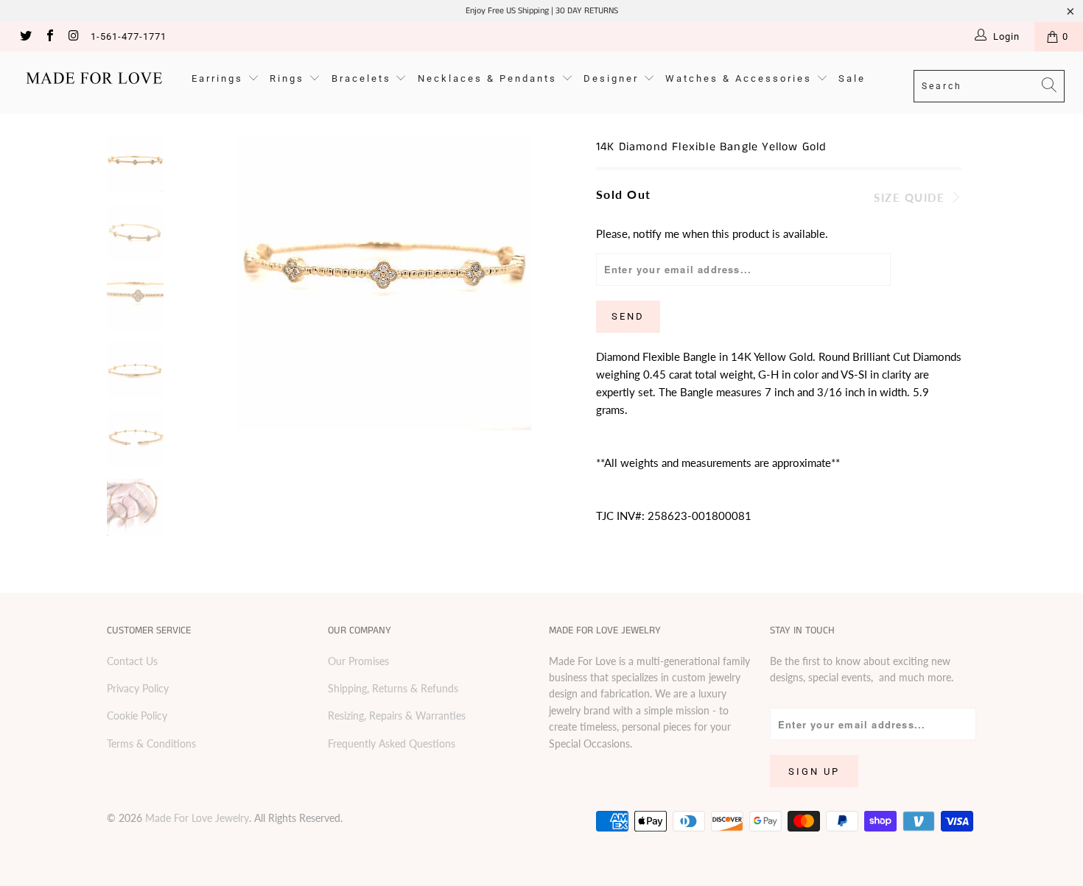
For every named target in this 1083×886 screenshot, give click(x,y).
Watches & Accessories (740, 78)
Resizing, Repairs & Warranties (397, 715)
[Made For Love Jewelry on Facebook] (48, 37)
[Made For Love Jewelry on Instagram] (73, 37)
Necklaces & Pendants (489, 78)
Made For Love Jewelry (197, 818)
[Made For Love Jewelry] (94, 78)
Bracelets (364, 78)
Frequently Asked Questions (391, 743)
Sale (852, 78)
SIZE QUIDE (911, 197)
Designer (613, 78)
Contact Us (132, 661)
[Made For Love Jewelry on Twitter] (25, 37)
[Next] (560, 283)
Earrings (220, 78)
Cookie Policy (137, 715)
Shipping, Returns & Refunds (393, 688)
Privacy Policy (138, 688)
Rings (289, 78)
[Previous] (208, 283)
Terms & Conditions (151, 743)
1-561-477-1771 (129, 36)
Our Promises (358, 661)
